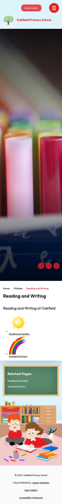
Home (6, 288)
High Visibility (31, 490)
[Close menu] (54, 8)
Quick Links (30, 8)
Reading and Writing (38, 288)
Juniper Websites (40, 482)
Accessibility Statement (31, 497)
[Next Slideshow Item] (49, 266)
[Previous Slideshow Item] (41, 266)
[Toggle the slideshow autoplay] (56, 266)
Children (18, 288)
